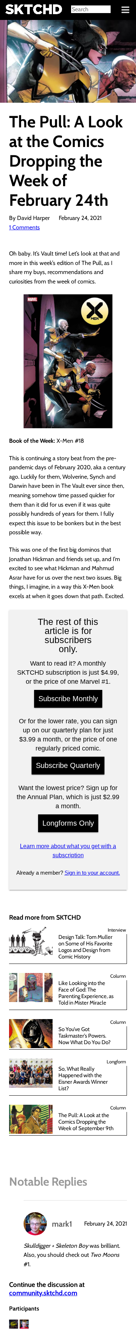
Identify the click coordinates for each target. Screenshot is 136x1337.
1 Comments (24, 227)
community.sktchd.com (43, 1293)
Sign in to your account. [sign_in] (92, 873)
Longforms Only (68, 823)
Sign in (11, 10)
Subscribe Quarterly (68, 765)
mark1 (62, 1223)
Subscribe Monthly (68, 699)
